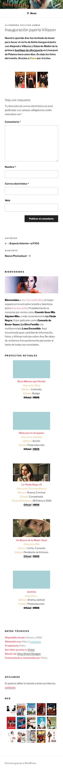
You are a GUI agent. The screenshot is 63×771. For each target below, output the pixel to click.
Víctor (31, 649)
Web (7, 200)
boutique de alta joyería (29, 50)
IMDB (36, 449)
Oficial (27, 504)
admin (36, 25)
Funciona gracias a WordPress (20, 763)
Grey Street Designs (29, 653)
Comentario (13, 121)
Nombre (10, 166)
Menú (33, 13)
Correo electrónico (17, 183)
